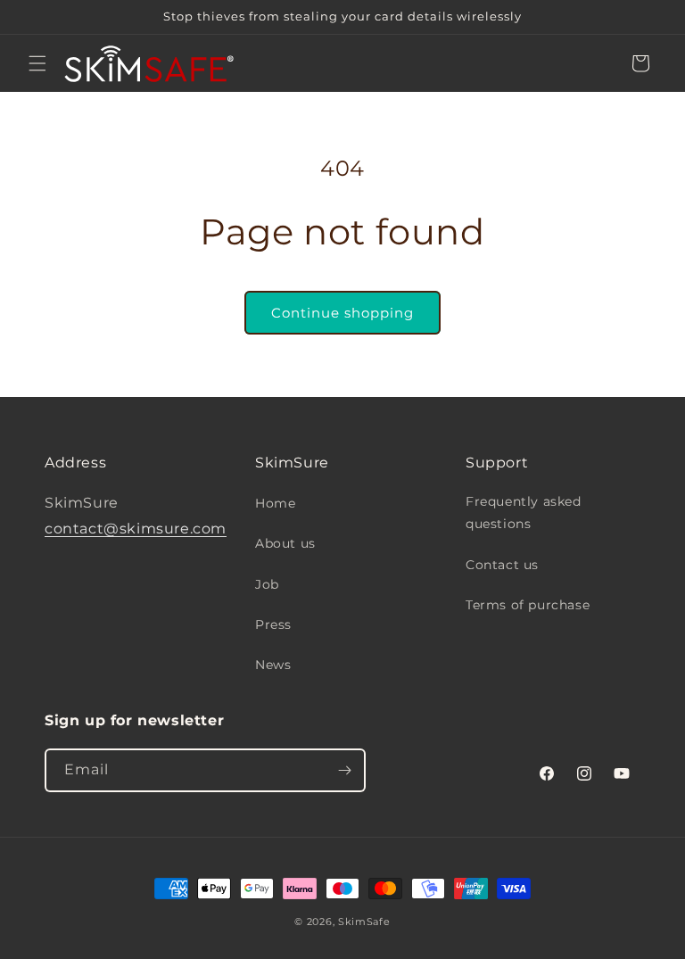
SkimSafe (364, 921)
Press (273, 624)
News (273, 665)
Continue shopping (342, 312)
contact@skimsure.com (136, 528)
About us (285, 543)
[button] (37, 63)
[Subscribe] (344, 770)
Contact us (502, 565)
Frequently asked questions (524, 512)
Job (267, 584)
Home (275, 503)
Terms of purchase (528, 605)
